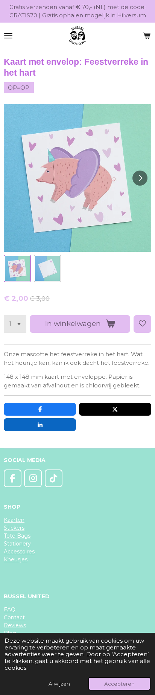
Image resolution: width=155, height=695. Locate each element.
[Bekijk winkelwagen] (146, 36)
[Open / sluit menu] (8, 36)
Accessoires (19, 551)
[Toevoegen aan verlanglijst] (142, 324)
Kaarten (14, 520)
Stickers (14, 527)
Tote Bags (17, 535)
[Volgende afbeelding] (139, 178)
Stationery (17, 543)
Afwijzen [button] (59, 684)
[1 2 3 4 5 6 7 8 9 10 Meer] (15, 324)
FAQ (9, 609)
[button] (17, 268)
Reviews (15, 625)
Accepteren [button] (119, 684)
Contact (14, 617)
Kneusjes (15, 559)
